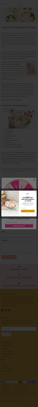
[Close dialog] (35, 192)
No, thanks (28, 213)
